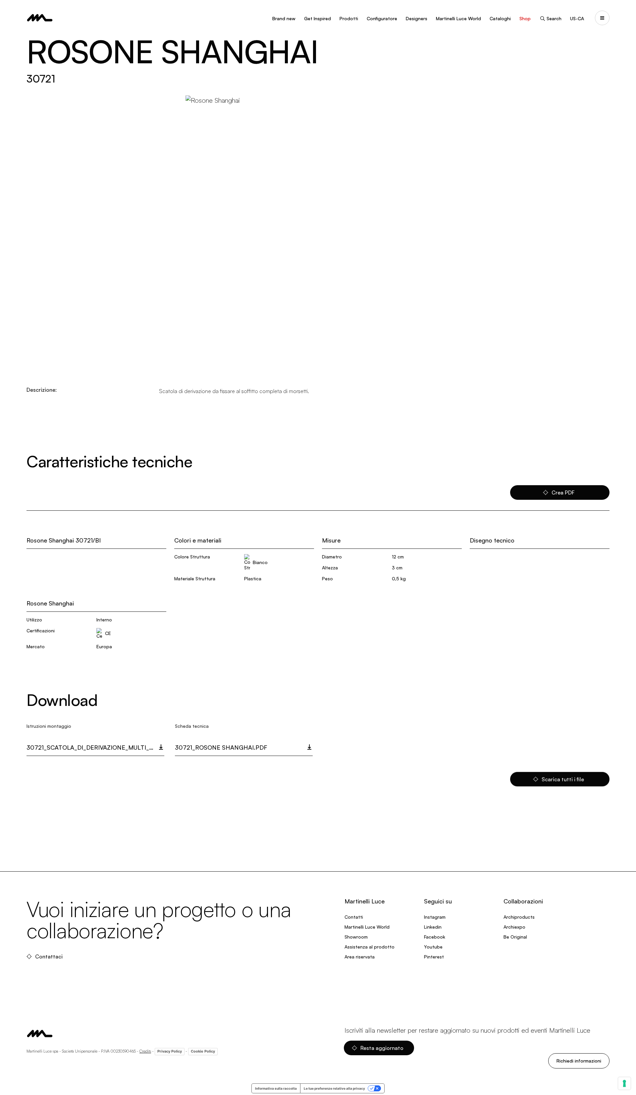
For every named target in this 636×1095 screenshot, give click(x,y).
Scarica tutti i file (563, 779)
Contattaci (49, 956)
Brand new (283, 18)
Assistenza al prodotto (369, 947)
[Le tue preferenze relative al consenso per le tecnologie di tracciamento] (624, 1083)
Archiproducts (519, 917)
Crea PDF (563, 492)
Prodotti (349, 18)
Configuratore (382, 18)
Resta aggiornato (381, 1048)
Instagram (435, 917)
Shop (525, 18)
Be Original (515, 937)
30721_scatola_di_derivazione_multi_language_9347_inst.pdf (95, 747)
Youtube (433, 947)
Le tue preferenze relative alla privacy (334, 1088)
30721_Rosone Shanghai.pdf (221, 747)
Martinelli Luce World (458, 18)
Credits (145, 1051)
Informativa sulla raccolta (276, 1088)
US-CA (577, 18)
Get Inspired (317, 18)
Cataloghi (500, 18)
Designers (416, 18)
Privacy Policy (169, 1051)
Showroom (356, 937)
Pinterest (434, 956)
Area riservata (359, 956)
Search (554, 18)
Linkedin (433, 927)
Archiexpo (514, 927)
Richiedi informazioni (578, 1061)
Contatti (353, 917)
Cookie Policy (203, 1051)
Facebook (434, 937)
